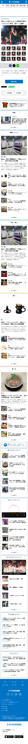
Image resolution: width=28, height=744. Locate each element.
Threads (20, 694)
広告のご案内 (5, 708)
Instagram (16, 694)
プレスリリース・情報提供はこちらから (10, 702)
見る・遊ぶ (13, 5)
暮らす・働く (22, 5)
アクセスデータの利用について (8, 704)
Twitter (12, 694)
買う (18, 5)
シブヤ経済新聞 (14, 2)
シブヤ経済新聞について (7, 700)
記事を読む (14, 81)
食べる (7, 5)
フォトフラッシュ (5, 18)
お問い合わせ (5, 706)
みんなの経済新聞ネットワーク (14, 725)
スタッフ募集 (5, 710)
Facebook (8, 694)
